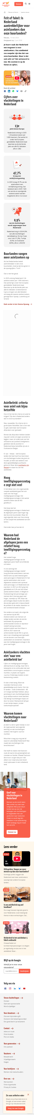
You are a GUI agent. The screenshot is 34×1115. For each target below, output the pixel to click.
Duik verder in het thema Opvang (16, 304)
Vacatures (7, 1053)
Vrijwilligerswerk (9, 1059)
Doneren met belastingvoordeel (15, 1019)
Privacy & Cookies (10, 1087)
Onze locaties (8, 1034)
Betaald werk (8, 1057)
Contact (7, 1028)
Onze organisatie (10, 1085)
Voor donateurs (9, 1013)
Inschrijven (24, 971)
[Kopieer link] (25, 91)
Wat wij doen (8, 1082)
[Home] (5, 12)
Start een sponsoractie (12, 1004)
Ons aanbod (8, 1047)
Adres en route (9, 1031)
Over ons (7, 1078)
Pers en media (9, 1037)
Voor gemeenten (10, 1043)
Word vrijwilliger (9, 1006)
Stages (6, 1062)
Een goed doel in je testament (14, 1022)
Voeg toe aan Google (16, 1108)
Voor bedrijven (9, 1068)
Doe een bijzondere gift (12, 1016)
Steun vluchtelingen (11, 997)
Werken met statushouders (13, 1072)
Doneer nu (12, 832)
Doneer (18, 4)
